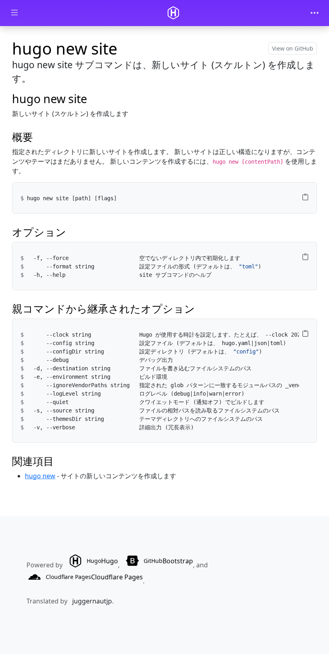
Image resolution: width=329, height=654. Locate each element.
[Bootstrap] (173, 13)
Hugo (102, 561)
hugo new (40, 475)
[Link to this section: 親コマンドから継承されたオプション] (202, 309)
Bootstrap (168, 561)
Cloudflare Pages (94, 577)
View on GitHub (292, 48)
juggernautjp (92, 601)
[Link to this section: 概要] (40, 137)
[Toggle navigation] (315, 13)
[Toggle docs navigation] (14, 13)
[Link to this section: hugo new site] (95, 98)
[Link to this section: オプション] (73, 232)
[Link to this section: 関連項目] (61, 461)
